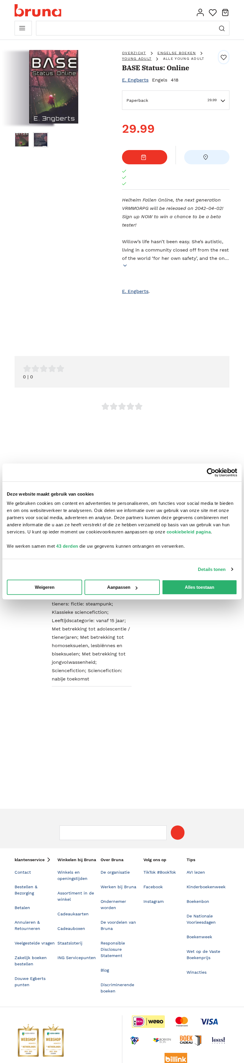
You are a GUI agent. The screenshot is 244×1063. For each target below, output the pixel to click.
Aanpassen (118, 587)
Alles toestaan (199, 587)
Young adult (136, 59)
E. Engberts (135, 80)
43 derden (67, 546)
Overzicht (134, 53)
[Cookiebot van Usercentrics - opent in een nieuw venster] (211, 472)
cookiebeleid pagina (189, 531)
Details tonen (212, 569)
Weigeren (44, 587)
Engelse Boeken (176, 53)
